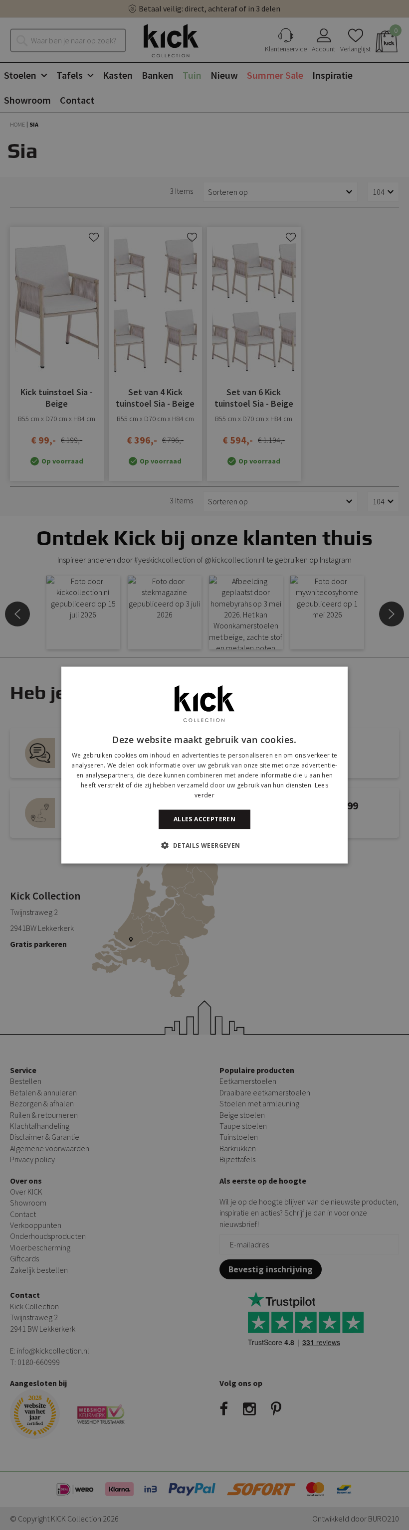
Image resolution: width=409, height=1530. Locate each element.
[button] (204, 845)
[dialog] (204, 765)
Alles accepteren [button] (204, 819)
